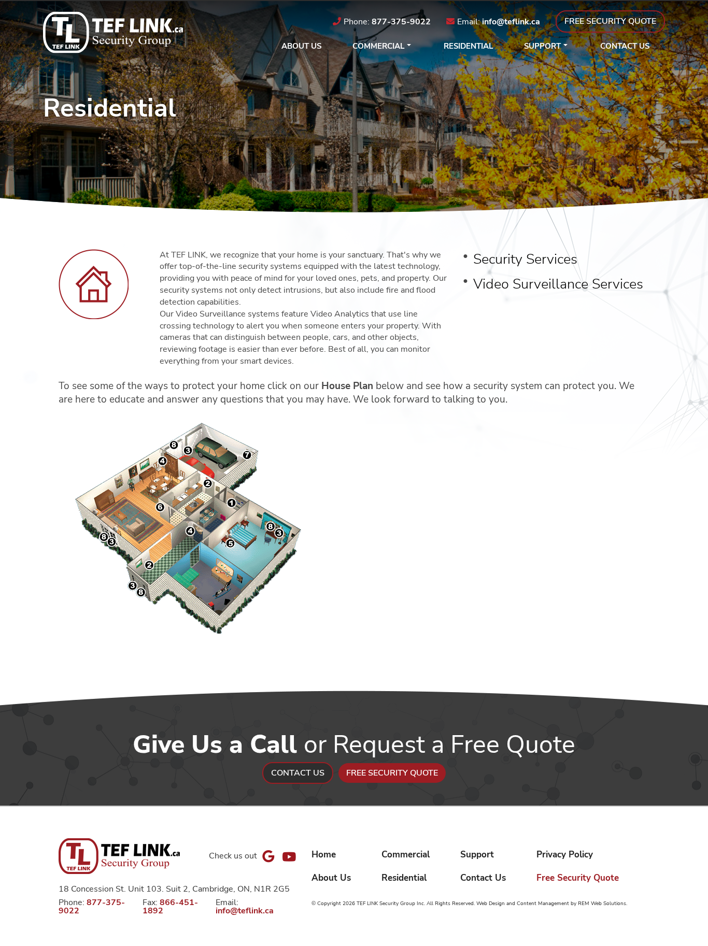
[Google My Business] (268, 856)
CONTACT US (297, 773)
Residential (468, 46)
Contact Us (624, 46)
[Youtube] (289, 856)
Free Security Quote (577, 877)
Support (542, 46)
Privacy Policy (564, 854)
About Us (301, 46)
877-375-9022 (401, 21)
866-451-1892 (170, 906)
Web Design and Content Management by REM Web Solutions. (551, 903)
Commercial (378, 46)
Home (323, 854)
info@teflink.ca (511, 21)
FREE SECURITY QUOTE (610, 21)
